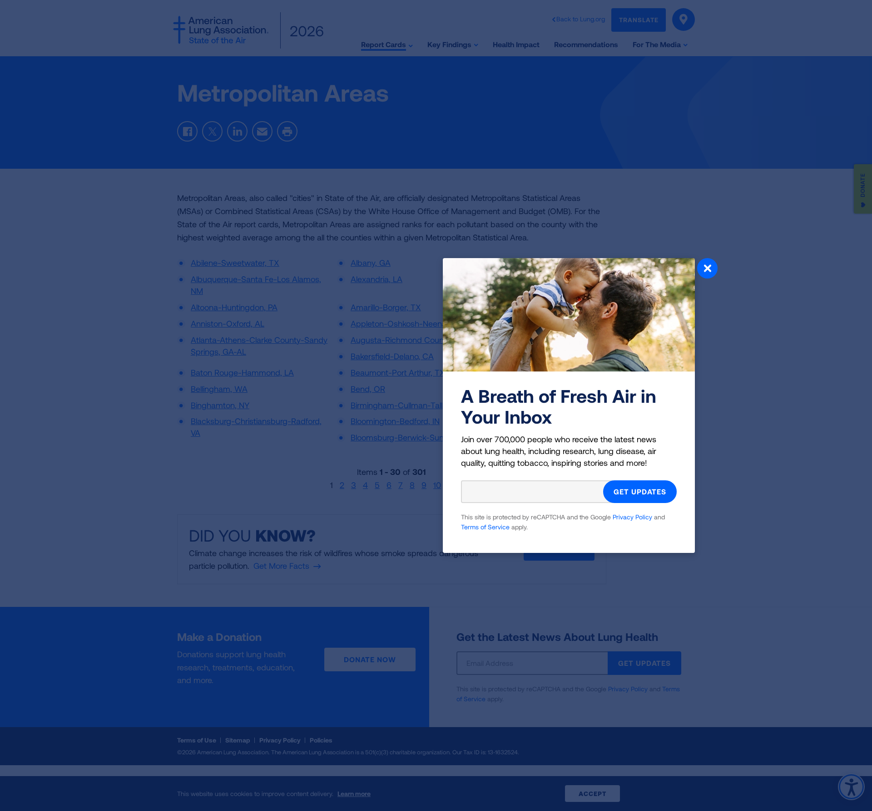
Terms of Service (485, 527)
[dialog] (436, 405)
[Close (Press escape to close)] (707, 269)
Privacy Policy (632, 517)
